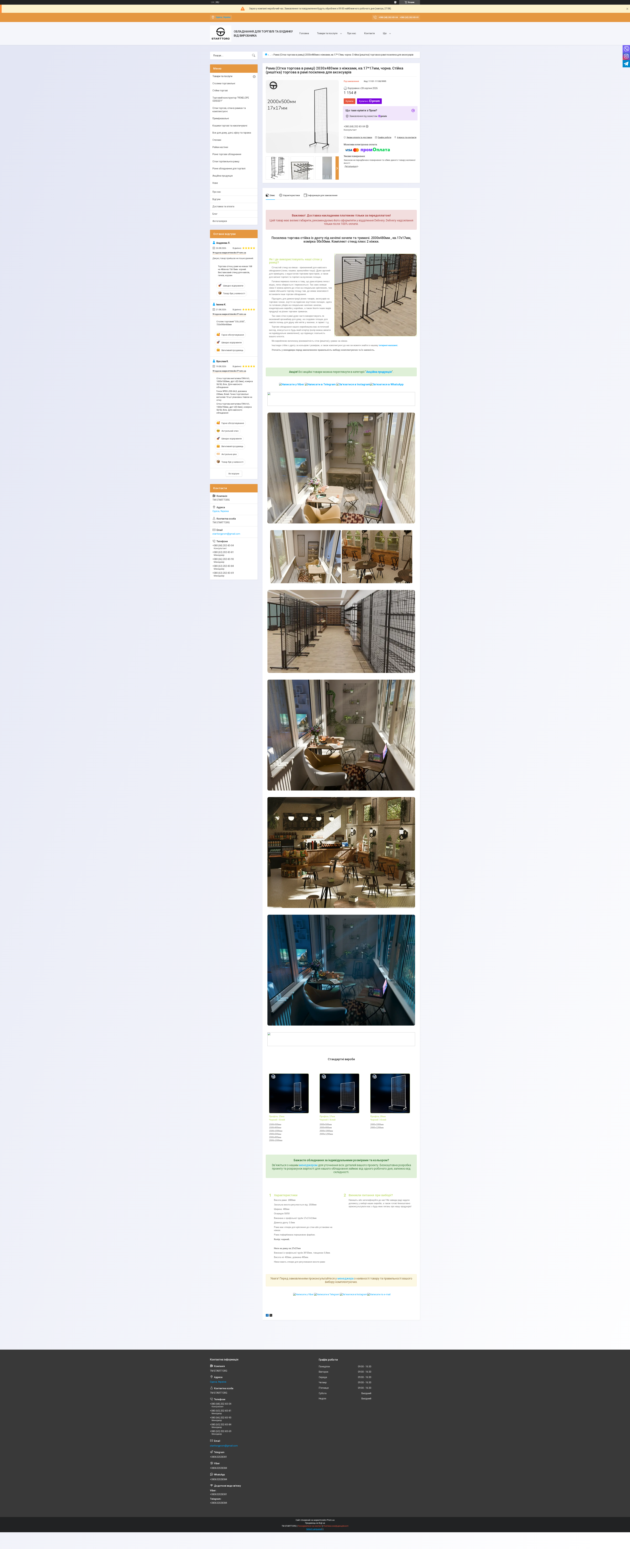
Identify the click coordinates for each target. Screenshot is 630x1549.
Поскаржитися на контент (310, 1526)
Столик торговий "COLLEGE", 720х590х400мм (230, 323)
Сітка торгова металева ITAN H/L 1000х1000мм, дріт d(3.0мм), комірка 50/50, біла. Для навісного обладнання (234, 383)
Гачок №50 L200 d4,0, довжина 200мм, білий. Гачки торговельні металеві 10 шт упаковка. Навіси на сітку (234, 395)
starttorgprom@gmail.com (226, 533)
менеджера (345, 1278)
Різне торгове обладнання (226, 154)
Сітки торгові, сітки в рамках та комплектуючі (229, 110)
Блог (215, 214)
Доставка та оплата (223, 206)
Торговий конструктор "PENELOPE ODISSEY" (230, 99)
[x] (271, 1315)
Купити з (363, 101)
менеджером (308, 1165)
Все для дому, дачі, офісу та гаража (231, 132)
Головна (304, 33)
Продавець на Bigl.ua (315, 1523)
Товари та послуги (327, 33)
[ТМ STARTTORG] (220, 33)
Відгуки (216, 199)
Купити (349, 101)
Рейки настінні (220, 147)
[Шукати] (254, 55)
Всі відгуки (234, 473)
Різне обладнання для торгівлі (228, 168)
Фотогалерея (219, 221)
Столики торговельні (223, 83)
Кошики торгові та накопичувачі (229, 125)
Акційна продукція (379, 371)
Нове (215, 183)
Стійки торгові (220, 90)
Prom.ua (331, 1520)
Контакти (369, 33)
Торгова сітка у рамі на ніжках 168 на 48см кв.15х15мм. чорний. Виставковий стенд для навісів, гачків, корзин (235, 271)
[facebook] (267, 1315)
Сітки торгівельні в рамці (225, 161)
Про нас (351, 33)
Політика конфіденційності (335, 1526)
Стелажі (216, 140)
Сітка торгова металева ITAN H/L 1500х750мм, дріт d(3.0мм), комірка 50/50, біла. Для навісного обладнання (234, 408)
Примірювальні (220, 118)
